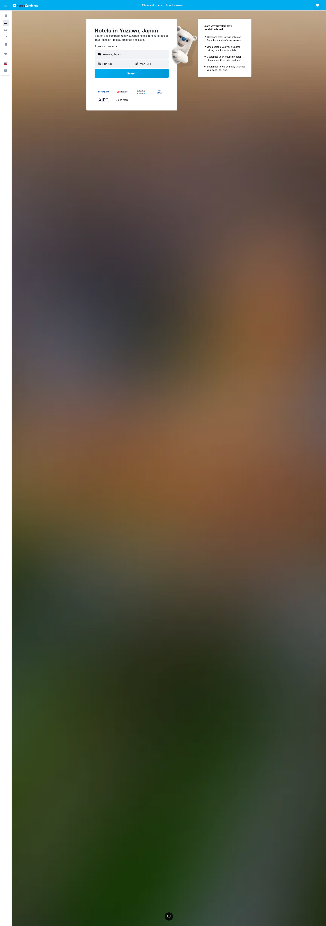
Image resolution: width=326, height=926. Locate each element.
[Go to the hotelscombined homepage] (25, 5)
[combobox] (107, 46)
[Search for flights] (5, 15)
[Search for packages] (5, 37)
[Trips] (5, 53)
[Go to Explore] (5, 44)
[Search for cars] (5, 30)
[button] (6, 5)
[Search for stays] (5, 22)
